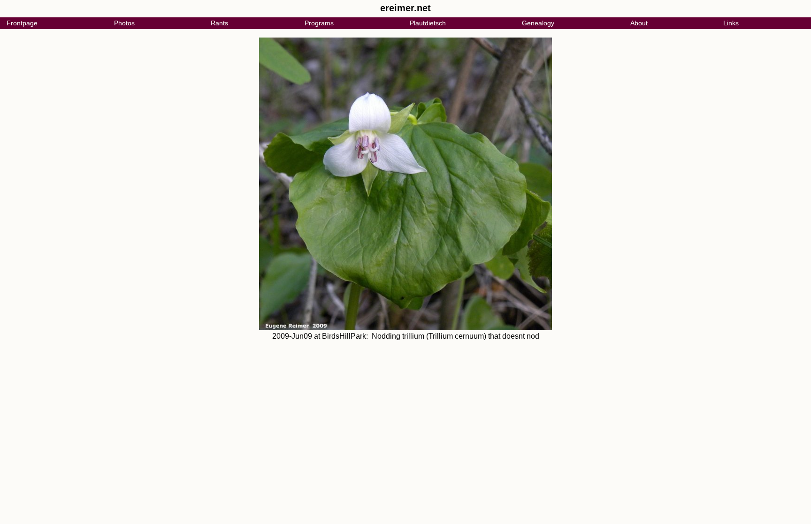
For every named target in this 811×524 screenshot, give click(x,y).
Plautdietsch (428, 23)
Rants (219, 23)
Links (731, 23)
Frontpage (22, 23)
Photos (124, 23)
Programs (319, 23)
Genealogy (538, 23)
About (639, 23)
